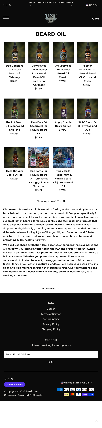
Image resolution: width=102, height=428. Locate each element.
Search (51, 308)
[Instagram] (10, 5)
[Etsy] (3, 5)
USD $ (93, 5)
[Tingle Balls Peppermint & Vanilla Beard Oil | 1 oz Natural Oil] (63, 157)
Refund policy (51, 319)
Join (51, 362)
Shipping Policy (51, 329)
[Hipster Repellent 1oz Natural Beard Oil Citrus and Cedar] (87, 52)
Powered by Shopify (30, 395)
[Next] (72, 5)
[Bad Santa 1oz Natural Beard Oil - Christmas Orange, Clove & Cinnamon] (38, 157)
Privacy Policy (51, 324)
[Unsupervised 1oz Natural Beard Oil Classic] (63, 52)
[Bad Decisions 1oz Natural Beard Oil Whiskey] (14, 52)
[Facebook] (7, 5)
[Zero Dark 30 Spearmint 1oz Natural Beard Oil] (38, 109)
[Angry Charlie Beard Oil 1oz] (63, 109)
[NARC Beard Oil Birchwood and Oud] (87, 109)
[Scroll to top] (96, 420)
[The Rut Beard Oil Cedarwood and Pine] (14, 109)
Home (45, 288)
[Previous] (30, 5)
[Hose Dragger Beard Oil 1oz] (14, 157)
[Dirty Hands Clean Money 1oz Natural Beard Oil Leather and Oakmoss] (38, 52)
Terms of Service (51, 314)
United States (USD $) (77, 382)
